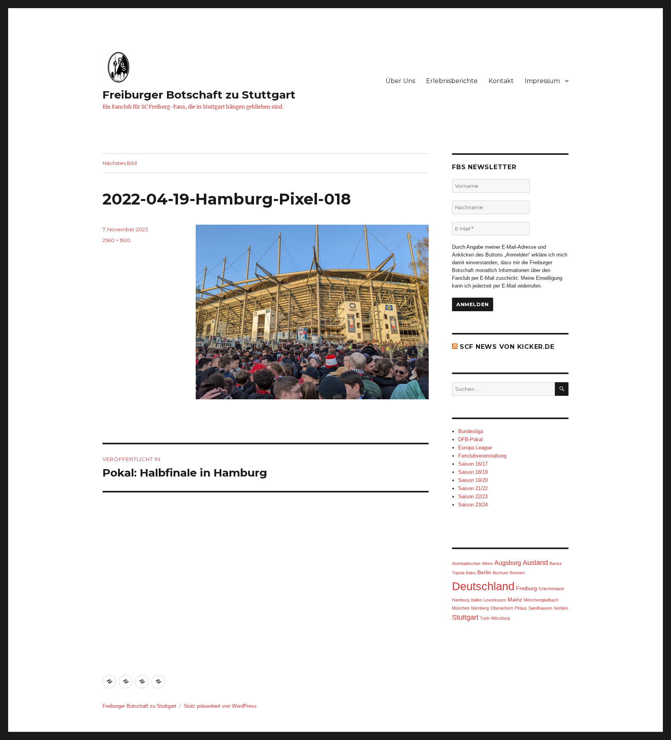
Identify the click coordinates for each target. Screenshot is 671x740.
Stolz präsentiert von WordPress (220, 706)
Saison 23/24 (473, 505)
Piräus (521, 608)
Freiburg (526, 588)
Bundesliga (470, 431)
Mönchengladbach (541, 600)
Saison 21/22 (473, 488)
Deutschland (483, 586)
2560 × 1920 (116, 240)
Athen (487, 563)
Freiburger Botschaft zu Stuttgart (199, 94)
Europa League (475, 448)
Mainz (515, 599)
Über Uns (400, 81)
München (460, 608)
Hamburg (460, 600)
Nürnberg (480, 608)
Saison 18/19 (473, 472)
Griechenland (551, 588)
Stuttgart (465, 617)
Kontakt (501, 81)
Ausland (535, 563)
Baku (471, 572)
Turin (485, 618)
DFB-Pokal (470, 439)
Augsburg (507, 563)
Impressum (542, 81)
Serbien (561, 608)
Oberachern (501, 608)
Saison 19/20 (473, 480)
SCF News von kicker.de (507, 346)
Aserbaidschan (466, 563)
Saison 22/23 (473, 496)
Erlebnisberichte (452, 81)
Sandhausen (540, 608)
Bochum (500, 572)
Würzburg (500, 618)
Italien (476, 600)
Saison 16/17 (473, 464)
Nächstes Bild (120, 163)
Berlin (484, 572)
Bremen (517, 572)
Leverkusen (494, 600)
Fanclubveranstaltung (482, 456)
